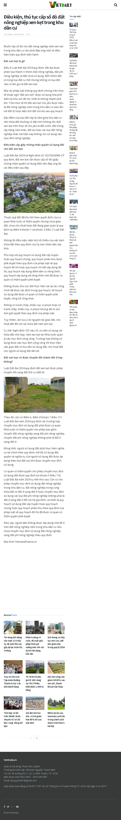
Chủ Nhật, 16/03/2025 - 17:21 (17, 34)
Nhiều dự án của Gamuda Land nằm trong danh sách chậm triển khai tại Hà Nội (57, 719)
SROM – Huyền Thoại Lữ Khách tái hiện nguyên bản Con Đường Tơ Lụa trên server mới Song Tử (73, 245)
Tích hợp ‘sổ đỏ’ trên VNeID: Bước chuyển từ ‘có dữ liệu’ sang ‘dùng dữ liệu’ (13, 719)
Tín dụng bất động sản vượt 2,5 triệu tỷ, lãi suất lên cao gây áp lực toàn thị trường (13, 644)
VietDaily (14, 812)
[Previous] (31, 738)
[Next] (37, 738)
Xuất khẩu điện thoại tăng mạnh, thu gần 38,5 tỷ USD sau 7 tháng (73, 68)
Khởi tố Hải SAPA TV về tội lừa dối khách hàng (73, 158)
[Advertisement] (34, 576)
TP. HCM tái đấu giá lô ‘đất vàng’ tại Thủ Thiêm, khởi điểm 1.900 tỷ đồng (35, 683)
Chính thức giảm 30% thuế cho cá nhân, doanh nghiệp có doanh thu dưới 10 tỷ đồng (73, 99)
